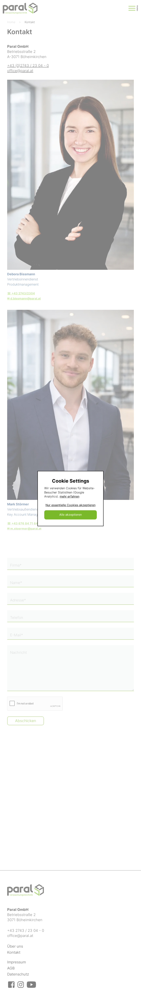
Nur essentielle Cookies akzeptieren (70, 505)
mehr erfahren (69, 496)
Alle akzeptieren (70, 514)
